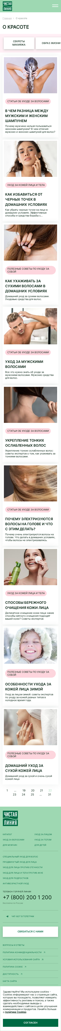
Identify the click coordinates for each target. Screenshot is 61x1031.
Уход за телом (42, 839)
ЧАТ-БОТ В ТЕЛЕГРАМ (23, 916)
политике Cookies (15, 1012)
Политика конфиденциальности (22, 952)
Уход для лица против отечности (23, 867)
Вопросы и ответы (13, 945)
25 (32, 794)
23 (14, 794)
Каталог (7, 834)
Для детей (40, 845)
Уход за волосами (13, 839)
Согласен (30, 1022)
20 (32, 790)
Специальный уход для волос (20, 856)
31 (49, 794)
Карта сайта (10, 981)
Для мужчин (10, 845)
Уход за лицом (43, 834)
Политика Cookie (13, 967)
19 (24, 790)
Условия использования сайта (21, 959)
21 (41, 790)
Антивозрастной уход (16, 883)
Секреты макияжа (19, 43)
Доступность (11, 974)
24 (23, 794)
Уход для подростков (15, 878)
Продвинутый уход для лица (20, 862)
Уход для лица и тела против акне (23, 873)
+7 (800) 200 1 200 (27, 897)
